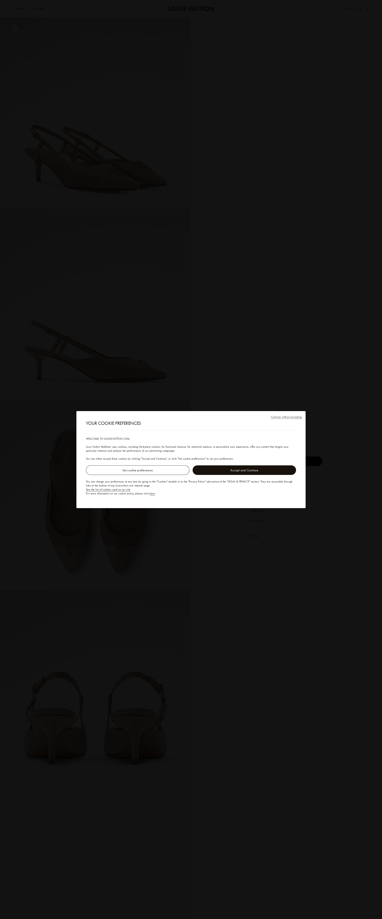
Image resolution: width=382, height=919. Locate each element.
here (152, 493)
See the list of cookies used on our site (108, 489)
